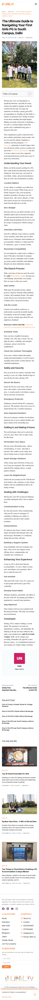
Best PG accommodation (19, 150)
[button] (19, 994)
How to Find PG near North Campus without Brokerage (17, 729)
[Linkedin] (7, 908)
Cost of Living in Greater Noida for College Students (17, 705)
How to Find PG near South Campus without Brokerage (18, 722)
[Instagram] (16, 908)
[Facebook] (3, 908)
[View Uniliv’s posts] (19, 658)
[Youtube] (12, 908)
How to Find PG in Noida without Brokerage (17, 711)
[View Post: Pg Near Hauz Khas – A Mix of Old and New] (19, 804)
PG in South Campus (18, 276)
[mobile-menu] (36, 4)
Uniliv (19, 666)
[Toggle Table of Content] (28, 94)
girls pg (21, 37)
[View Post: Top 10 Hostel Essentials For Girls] (19, 756)
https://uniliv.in (19, 669)
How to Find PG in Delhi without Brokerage (17, 716)
